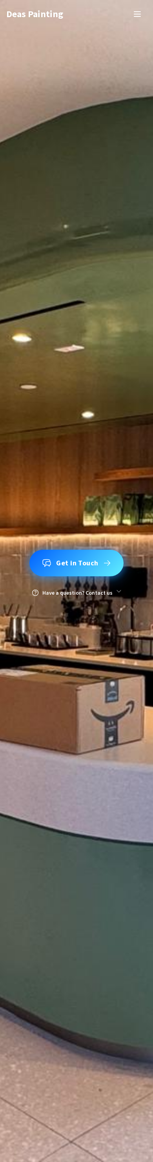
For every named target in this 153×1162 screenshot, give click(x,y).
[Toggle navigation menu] (137, 14)
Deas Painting (34, 14)
